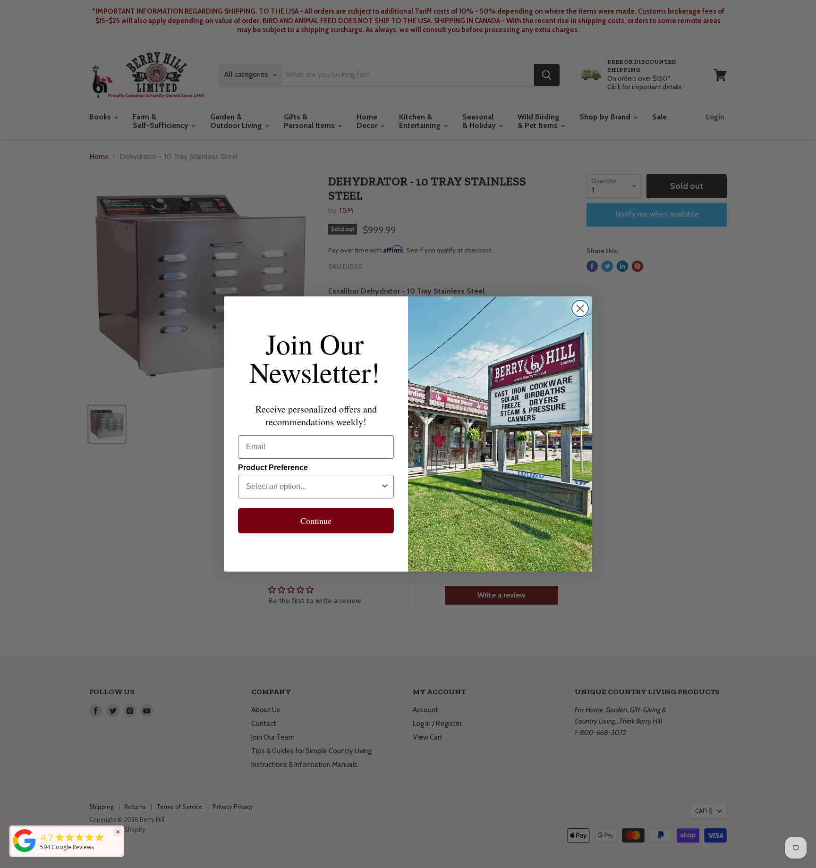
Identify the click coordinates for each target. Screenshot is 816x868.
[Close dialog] (580, 308)
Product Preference (273, 467)
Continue (316, 520)
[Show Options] (385, 486)
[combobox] (313, 486)
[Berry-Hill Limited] (24, 852)
